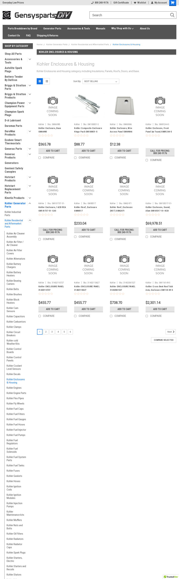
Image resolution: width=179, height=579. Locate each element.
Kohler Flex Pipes (15, 398)
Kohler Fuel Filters (16, 414)
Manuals (100, 28)
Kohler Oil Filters (15, 533)
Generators (12, 163)
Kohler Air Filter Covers (14, 252)
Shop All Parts (13, 53)
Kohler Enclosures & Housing (16, 381)
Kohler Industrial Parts (13, 213)
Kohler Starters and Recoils (16, 568)
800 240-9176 (101, 2)
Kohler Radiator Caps (14, 546)
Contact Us (14, 35)
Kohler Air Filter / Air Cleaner (15, 243)
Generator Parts (52, 28)
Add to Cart (53, 150)
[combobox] (133, 15)
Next (169, 332)
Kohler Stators (14, 574)
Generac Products (10, 156)
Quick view (53, 119)
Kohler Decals (13, 374)
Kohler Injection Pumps (14, 505)
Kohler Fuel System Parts (16, 459)
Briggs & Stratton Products (15, 96)
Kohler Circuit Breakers (13, 334)
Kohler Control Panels (14, 359)
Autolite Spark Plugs (13, 69)
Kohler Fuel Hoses (16, 424)
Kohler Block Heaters (13, 301)
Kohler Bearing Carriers (14, 282)
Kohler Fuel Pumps (16, 435)
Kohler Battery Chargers (14, 265)
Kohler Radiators (15, 539)
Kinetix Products (14, 198)
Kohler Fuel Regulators (12, 442)
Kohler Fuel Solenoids (12, 450)
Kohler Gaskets (14, 476)
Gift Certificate (121, 2)
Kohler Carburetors (16, 321)
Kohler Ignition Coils (14, 488)
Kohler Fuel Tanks (15, 465)
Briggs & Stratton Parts (15, 87)
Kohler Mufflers (14, 520)
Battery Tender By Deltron (14, 78)
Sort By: (77, 81)
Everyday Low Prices (13, 2)
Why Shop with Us (121, 28)
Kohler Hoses (13, 481)
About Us (145, 28)
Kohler (41, 124)
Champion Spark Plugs (14, 113)
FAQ (28, 35)
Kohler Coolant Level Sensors (14, 367)
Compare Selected (163, 340)
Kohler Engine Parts (16, 393)
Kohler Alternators (16, 258)
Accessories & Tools (78, 28)
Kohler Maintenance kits (15, 513)
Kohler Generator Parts (15, 205)
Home (39, 44)
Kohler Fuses (13, 470)
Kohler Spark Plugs (16, 552)
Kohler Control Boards (14, 350)
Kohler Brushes (14, 294)
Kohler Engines (14, 387)
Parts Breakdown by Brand (22, 28)
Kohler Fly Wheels (15, 403)
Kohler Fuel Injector (16, 429)
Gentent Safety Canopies (14, 170)
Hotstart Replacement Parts (12, 189)
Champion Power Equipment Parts (15, 104)
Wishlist (141, 2)
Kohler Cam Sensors (12, 309)
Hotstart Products (10, 178)
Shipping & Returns (47, 35)
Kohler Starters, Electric (14, 559)
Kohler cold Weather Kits (13, 342)
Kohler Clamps (14, 327)
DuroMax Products (10, 133)
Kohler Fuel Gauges (16, 419)
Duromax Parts (13, 126)
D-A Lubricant (13, 120)
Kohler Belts (13, 289)
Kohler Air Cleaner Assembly (16, 235)
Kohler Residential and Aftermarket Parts (14, 223)
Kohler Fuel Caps (15, 408)
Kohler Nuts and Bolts (15, 527)
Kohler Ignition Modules (14, 496)
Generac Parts (13, 148)
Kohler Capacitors (16, 316)
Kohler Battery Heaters (14, 274)
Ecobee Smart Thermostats (13, 141)
